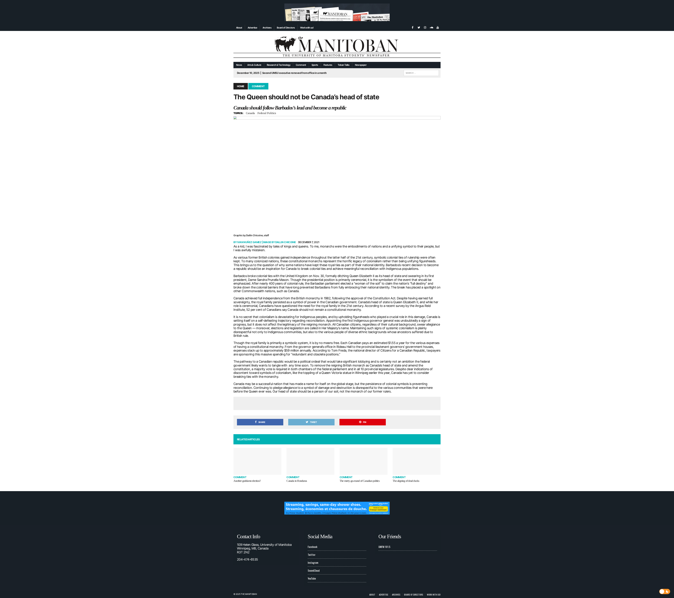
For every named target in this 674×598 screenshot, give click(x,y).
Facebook (312, 547)
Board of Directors (286, 27)
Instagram (313, 562)
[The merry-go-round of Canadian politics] (364, 461)
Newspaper (360, 64)
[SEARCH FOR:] (421, 72)
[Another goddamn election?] (257, 461)
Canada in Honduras (296, 480)
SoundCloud (314, 570)
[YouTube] (438, 27)
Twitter (311, 555)
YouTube (312, 578)
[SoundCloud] (431, 27)
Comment (301, 64)
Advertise (252, 27)
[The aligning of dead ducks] (417, 461)
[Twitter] (419, 27)
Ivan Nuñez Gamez (249, 242)
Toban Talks (343, 64)
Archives (267, 27)
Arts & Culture (254, 64)
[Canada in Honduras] (310, 461)
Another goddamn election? (247, 480)
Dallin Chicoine (285, 242)
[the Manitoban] (337, 46)
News (239, 64)
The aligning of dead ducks (406, 480)
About (239, 27)
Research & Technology (278, 64)
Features (327, 64)
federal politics (266, 113)
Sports (315, 64)
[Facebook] (412, 27)
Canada (250, 113)
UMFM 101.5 (384, 547)
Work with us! (306, 27)
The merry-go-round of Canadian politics (360, 480)
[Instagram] (425, 27)
